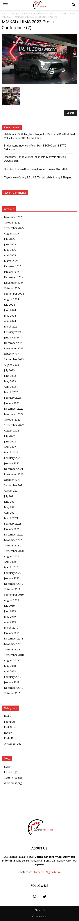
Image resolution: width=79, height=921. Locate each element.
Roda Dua (10, 738)
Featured (9, 721)
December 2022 (13, 408)
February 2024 (12, 332)
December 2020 (13, 534)
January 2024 (11, 337)
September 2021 (14, 485)
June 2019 (10, 611)
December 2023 (13, 343)
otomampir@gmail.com (47, 872)
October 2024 (12, 288)
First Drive (10, 727)
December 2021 (13, 469)
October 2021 (12, 479)
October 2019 (12, 589)
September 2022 (14, 425)
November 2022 (13, 414)
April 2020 (10, 562)
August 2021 (11, 490)
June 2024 (10, 310)
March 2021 (11, 518)
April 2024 (10, 321)
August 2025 (11, 233)
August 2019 (11, 600)
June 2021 (10, 501)
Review (8, 732)
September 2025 (14, 228)
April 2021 (10, 512)
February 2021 (12, 523)
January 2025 (11, 271)
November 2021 (13, 474)
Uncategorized (12, 743)
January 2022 (11, 463)
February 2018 (12, 677)
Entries (10, 772)
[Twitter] (44, 896)
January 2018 (11, 682)
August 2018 (11, 660)
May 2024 (10, 315)
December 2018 (13, 638)
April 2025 (10, 255)
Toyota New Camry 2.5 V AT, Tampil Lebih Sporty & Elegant (38, 177)
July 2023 (9, 370)
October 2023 (12, 354)
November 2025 (13, 217)
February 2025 (12, 266)
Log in (7, 766)
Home (5, 13)
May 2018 (10, 666)
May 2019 (10, 616)
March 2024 (11, 326)
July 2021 (9, 496)
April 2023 (10, 386)
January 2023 (11, 403)
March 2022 (11, 452)
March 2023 (11, 392)
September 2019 (14, 594)
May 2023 (10, 381)
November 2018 (13, 644)
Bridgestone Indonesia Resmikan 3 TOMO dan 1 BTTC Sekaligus (35, 147)
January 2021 (11, 529)
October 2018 (12, 649)
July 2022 (9, 436)
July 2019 (9, 605)
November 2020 (13, 540)
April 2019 (10, 622)
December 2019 (13, 583)
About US (39, 910)
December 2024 (13, 277)
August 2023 (11, 365)
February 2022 (12, 458)
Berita (7, 716)
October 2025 (12, 222)
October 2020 (12, 545)
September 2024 (14, 293)
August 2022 (11, 430)
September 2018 (14, 655)
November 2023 (13, 348)
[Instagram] (34, 896)
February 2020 (12, 573)
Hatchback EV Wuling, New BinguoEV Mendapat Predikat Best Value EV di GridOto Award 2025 (39, 136)
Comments (13, 777)
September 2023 (14, 359)
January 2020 (11, 578)
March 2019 (11, 627)
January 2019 (11, 633)
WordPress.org (13, 783)
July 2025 (9, 239)
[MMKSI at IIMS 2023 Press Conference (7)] (39, 83)
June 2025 (10, 244)
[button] (74, 5)
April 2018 (10, 671)
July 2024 (9, 304)
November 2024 (13, 282)
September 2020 (14, 551)
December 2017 (13, 687)
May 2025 (10, 250)
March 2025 (11, 261)
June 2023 (10, 375)
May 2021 (10, 507)
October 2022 (12, 419)
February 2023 (12, 397)
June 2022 (10, 441)
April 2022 (10, 447)
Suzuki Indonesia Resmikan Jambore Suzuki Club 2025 (36, 169)
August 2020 (11, 556)
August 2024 (11, 299)
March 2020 (11, 567)
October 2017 (12, 693)
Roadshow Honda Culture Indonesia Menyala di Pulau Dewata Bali (35, 158)
